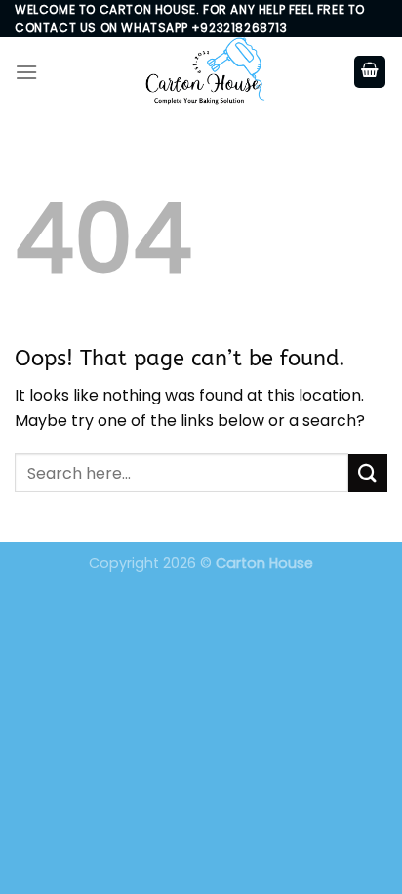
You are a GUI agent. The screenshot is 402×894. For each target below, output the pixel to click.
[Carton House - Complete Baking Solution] (201, 71)
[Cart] (369, 72)
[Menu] (26, 72)
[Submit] (367, 473)
